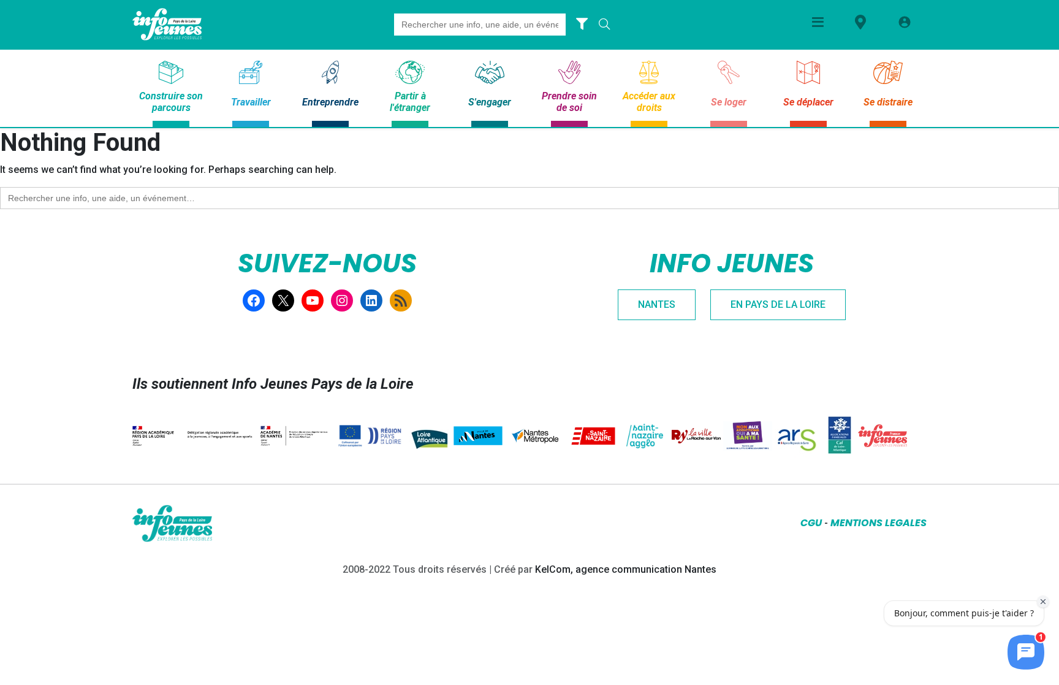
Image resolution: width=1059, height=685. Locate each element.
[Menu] (817, 22)
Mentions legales (878, 523)
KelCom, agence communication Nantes (625, 569)
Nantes (656, 304)
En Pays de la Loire (778, 304)
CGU (811, 523)
